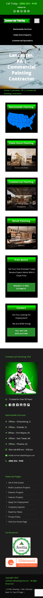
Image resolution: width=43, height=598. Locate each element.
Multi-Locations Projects (19, 487)
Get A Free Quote (16, 482)
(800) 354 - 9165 (28, 3)
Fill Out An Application (21, 332)
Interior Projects (15, 497)
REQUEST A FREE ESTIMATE (21, 287)
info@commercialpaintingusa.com (21, 455)
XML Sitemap (26, 589)
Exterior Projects (15, 492)
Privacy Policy (14, 517)
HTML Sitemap (13, 589)
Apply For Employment (18, 502)
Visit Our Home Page (17, 521)
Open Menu (36, 20)
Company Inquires (16, 507)
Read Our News (15, 512)
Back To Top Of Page (14, 592)
